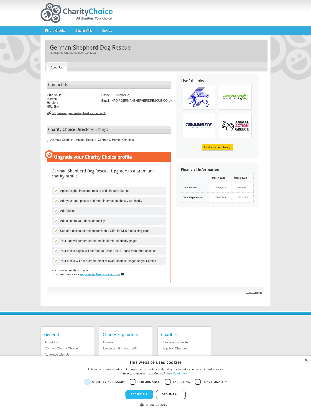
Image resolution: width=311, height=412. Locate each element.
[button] (155, 404)
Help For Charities (174, 348)
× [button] (306, 360)
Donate (108, 342)
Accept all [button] (139, 394)
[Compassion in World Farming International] (235, 97)
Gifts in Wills (83, 30)
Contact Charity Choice (61, 348)
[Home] (78, 13)
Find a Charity (55, 30)
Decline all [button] (171, 394)
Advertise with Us (57, 354)
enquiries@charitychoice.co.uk (100, 274)
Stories (107, 30)
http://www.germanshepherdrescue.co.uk (78, 113)
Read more (180, 373)
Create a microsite (174, 342)
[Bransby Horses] (199, 125)
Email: (137, 100)
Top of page (254, 292)
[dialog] (155, 384)
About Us (51, 342)
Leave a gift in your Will (120, 348)
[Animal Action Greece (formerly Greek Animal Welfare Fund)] (235, 125)
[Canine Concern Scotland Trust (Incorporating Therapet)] (199, 97)
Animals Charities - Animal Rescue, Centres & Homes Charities (92, 140)
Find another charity (217, 147)
